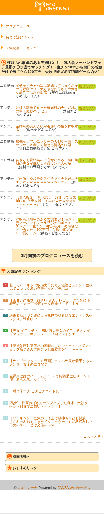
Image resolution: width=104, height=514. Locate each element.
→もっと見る (93, 437)
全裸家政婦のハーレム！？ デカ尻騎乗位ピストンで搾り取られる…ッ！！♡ (49, 378)
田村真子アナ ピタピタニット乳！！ (37, 391)
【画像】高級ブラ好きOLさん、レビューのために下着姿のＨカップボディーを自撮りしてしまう (49, 302)
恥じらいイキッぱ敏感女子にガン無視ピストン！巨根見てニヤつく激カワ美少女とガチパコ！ (51, 287)
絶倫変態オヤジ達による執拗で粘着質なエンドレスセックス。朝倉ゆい (51, 317)
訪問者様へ (21, 456)
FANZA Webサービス (74, 488)
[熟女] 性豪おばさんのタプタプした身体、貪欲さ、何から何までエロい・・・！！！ (50, 404)
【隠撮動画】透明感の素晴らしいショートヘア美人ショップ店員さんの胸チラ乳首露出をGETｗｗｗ (51, 347)
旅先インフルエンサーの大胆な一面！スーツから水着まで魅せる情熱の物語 (47, 143)
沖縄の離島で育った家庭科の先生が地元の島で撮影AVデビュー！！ (47, 109)
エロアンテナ (52, 3)
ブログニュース (18, 26)
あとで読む (87, 86)
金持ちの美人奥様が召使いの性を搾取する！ (47, 128)
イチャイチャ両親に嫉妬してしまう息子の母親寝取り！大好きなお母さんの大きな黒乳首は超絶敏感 (47, 89)
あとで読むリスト (19, 37)
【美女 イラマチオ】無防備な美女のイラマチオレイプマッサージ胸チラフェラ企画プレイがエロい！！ (49, 332)
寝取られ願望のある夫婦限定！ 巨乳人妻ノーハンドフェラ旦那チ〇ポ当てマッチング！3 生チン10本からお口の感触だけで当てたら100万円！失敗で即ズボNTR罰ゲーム (47, 226)
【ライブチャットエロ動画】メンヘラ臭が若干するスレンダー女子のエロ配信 (51, 362)
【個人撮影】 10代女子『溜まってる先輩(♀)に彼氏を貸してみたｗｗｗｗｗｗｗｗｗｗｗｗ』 (46, 200)
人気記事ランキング (21, 48)
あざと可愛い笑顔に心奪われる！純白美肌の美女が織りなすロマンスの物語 (47, 161)
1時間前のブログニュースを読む (52, 255)
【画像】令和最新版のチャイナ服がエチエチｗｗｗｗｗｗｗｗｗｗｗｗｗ (47, 180)
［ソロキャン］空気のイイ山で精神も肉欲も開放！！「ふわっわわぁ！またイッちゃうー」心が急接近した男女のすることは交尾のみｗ (51, 421)
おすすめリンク (25, 468)
